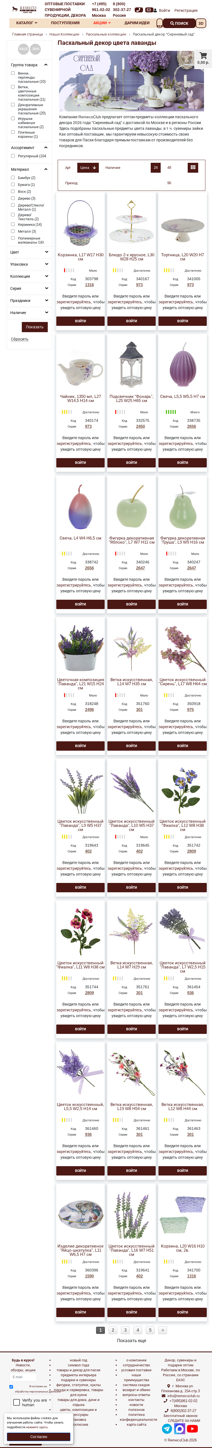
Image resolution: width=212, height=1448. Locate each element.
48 (169, 168)
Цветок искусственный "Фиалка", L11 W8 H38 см (80, 965)
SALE (23, 49)
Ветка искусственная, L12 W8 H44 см (182, 1107)
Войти (164, 10)
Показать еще (131, 1340)
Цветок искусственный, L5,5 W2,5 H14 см (80, 1107)
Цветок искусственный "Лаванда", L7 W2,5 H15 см (183, 967)
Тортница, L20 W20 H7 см (182, 257)
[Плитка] (193, 168)
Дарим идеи (137, 23)
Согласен (38, 1437)
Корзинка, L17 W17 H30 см (81, 257)
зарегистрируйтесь (74, 302)
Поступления (65, 23)
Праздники (20, 300)
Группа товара (24, 65)
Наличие (18, 312)
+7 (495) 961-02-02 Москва (101, 10)
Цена (85, 168)
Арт (68, 168)
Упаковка (19, 264)
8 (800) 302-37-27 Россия (122, 10)
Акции (100, 23)
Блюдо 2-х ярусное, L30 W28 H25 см (131, 257)
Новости (136, 1405)
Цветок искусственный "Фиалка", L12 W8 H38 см (183, 825)
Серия (15, 288)
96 (169, 183)
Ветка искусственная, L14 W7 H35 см (131, 682)
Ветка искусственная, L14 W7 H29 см (131, 965)
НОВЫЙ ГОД (78, 1360)
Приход (71, 183)
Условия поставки (136, 1370)
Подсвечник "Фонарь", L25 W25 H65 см (131, 399)
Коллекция (20, 276)
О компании (136, 1360)
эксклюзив (78, 1424)
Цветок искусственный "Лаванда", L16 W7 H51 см (131, 1250)
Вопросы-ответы (136, 1395)
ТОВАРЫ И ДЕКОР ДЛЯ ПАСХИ (78, 1370)
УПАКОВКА (78, 1419)
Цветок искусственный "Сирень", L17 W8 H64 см (183, 682)
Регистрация (186, 10)
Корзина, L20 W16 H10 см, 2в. (183, 1248)
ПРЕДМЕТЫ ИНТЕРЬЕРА (78, 1375)
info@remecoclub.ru (184, 1396)
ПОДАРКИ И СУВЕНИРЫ (78, 1380)
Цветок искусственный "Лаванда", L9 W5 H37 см (80, 825)
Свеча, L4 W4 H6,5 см (80, 538)
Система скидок (136, 1385)
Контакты (136, 1400)
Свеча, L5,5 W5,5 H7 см (182, 397)
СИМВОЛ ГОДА (78, 1365)
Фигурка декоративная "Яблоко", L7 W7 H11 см (132, 540)
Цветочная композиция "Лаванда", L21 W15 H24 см (80, 684)
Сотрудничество (136, 1365)
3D (200, 23)
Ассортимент (23, 147)
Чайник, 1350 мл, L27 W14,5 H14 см (80, 399)
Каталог (24, 23)
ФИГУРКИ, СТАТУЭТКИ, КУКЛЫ (78, 1385)
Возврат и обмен (136, 1390)
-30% (35, 49)
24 (156, 168)
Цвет (14, 252)
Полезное (136, 1410)
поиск (181, 23)
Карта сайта (136, 1424)
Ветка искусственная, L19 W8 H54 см (131, 1107)
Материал (20, 169)
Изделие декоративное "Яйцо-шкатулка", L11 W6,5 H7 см (80, 1250)
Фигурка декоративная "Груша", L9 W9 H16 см (182, 540)
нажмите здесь (37, 1427)
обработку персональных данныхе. (38, 1391)
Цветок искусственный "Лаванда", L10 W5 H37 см (131, 825)
